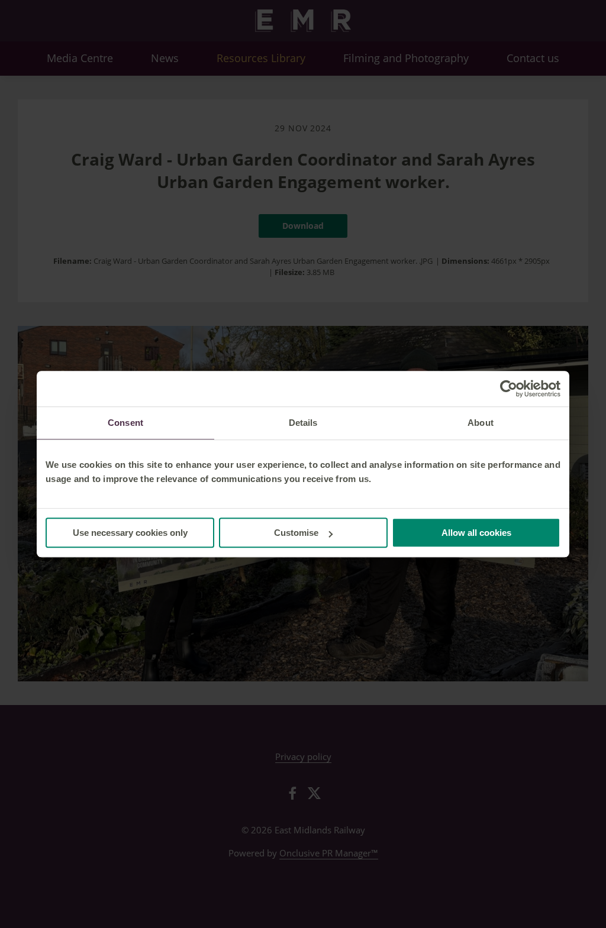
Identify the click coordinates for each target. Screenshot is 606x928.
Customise (296, 533)
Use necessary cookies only (130, 533)
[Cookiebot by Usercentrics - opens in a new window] (508, 388)
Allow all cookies (476, 533)
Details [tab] (303, 423)
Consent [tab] (125, 423)
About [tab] (481, 423)
